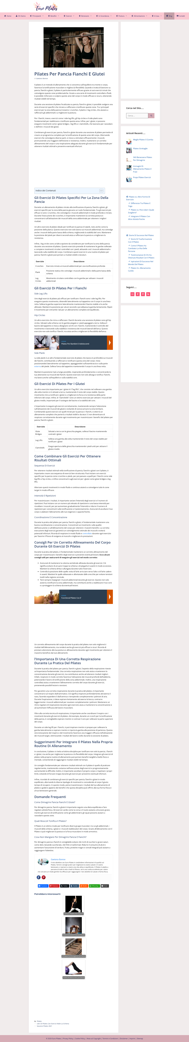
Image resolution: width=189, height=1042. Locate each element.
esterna (37, 366)
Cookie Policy (80, 1038)
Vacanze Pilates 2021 (44, 1026)
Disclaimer (124, 1038)
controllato (87, 533)
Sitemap (140, 1038)
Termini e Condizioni (110, 1038)
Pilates (39, 1021)
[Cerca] (151, 115)
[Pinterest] (44, 877)
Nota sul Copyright (94, 1038)
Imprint (132, 1038)
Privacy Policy (68, 1038)
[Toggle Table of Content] (100, 191)
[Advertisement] (116, 6)
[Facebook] (39, 877)
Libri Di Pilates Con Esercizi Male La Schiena (53, 1024)
